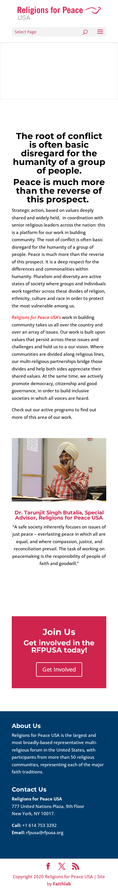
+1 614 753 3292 (39, 825)
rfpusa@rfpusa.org (44, 832)
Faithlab (62, 884)
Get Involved (59, 669)
